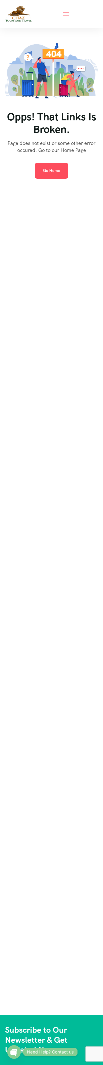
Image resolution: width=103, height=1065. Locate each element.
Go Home (51, 170)
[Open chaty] (14, 1052)
